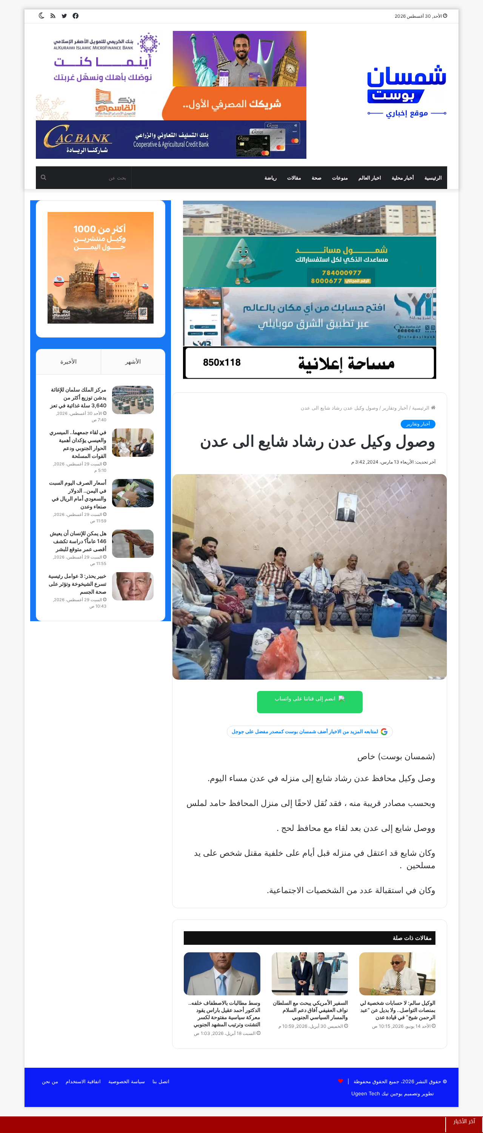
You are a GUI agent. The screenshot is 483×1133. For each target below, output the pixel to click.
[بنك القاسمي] (101, 322)
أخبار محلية (403, 178)
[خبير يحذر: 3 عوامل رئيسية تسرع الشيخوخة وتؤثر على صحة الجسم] (133, 586)
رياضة (271, 178)
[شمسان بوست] (406, 91)
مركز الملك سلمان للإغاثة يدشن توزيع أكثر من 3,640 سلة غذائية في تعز (78, 397)
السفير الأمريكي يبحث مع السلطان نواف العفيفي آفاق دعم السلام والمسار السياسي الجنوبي (310, 1009)
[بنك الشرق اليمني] (309, 316)
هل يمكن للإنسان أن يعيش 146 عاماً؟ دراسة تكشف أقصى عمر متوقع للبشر (78, 541)
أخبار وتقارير (395, 408)
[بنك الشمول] (309, 261)
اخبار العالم (369, 178)
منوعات (340, 178)
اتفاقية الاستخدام (83, 1081)
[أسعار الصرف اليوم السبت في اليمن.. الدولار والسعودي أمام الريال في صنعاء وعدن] (133, 493)
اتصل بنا (160, 1081)
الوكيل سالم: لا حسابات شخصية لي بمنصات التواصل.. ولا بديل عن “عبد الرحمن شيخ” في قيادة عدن (397, 1009)
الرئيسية (433, 178)
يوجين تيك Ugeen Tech (377, 1093)
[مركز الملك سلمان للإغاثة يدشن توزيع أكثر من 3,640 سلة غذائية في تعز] (133, 400)
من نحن (50, 1081)
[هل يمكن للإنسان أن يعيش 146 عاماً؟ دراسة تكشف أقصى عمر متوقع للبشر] (133, 544)
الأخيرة (68, 361)
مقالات (294, 178)
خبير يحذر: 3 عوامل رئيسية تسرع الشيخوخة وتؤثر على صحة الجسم (77, 584)
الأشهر (133, 361)
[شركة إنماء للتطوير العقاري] (309, 218)
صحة (316, 178)
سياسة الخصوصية (126, 1081)
